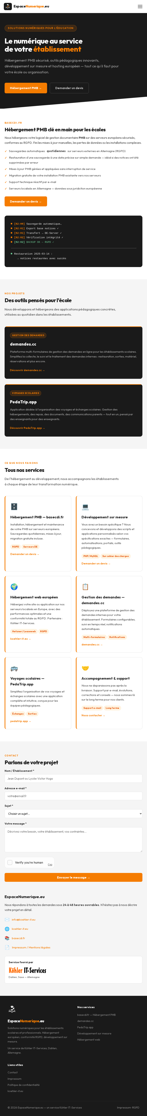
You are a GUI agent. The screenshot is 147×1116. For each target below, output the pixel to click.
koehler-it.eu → (20, 638)
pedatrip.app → (20, 721)
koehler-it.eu (20, 929)
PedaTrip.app (85, 1027)
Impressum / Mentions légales (31, 947)
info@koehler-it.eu (23, 919)
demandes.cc (85, 1021)
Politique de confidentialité (24, 1085)
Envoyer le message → (73, 877)
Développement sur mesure (94, 1033)
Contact (13, 1072)
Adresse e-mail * (16, 788)
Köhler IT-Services (35, 1048)
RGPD (135, 1107)
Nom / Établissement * (19, 771)
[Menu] (140, 6)
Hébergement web (88, 1039)
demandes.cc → (92, 644)
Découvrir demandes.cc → (27, 370)
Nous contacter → (93, 715)
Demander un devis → (26, 201)
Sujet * (9, 805)
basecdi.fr (18, 938)
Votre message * (16, 823)
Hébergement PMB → (26, 88)
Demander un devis (69, 88)
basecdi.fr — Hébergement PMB (96, 1015)
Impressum (14, 1078)
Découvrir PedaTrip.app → (27, 428)
